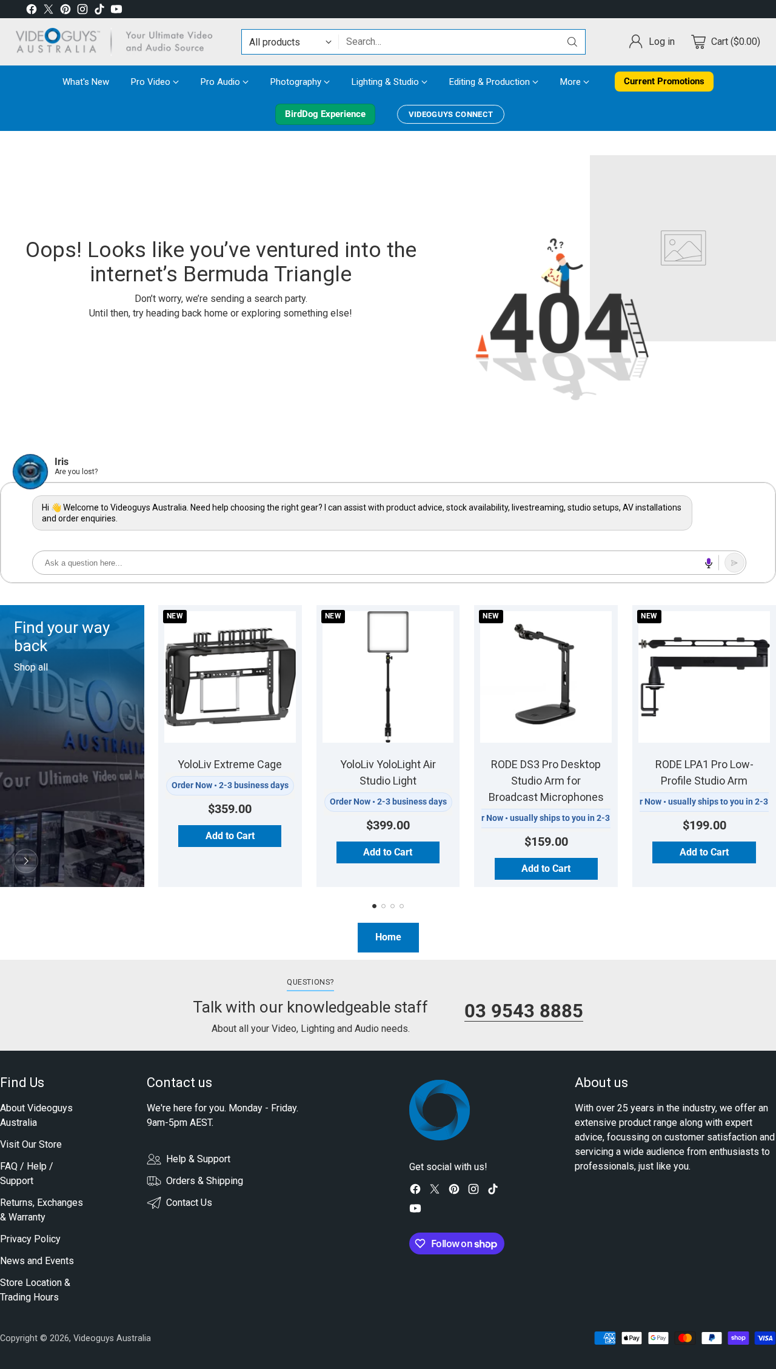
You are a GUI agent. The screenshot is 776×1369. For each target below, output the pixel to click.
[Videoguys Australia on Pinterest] (65, 11)
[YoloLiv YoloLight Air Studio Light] (388, 677)
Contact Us (189, 1202)
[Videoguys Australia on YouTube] (116, 11)
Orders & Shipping (204, 1181)
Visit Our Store (31, 1144)
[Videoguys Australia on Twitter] (48, 11)
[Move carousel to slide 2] (383, 906)
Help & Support (198, 1159)
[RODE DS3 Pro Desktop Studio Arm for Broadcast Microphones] (546, 677)
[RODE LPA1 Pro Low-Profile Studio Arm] (704, 677)
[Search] (572, 42)
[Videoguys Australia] (119, 42)
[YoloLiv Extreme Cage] (230, 677)
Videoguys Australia (112, 1338)
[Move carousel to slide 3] (392, 906)
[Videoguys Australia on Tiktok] (99, 11)
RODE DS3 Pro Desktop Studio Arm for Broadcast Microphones (546, 780)
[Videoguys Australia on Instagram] (82, 11)
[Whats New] (26, 861)
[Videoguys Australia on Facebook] (31, 11)
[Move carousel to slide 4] (402, 906)
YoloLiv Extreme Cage (230, 764)
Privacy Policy (30, 1239)
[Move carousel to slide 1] (374, 906)
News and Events (37, 1261)
